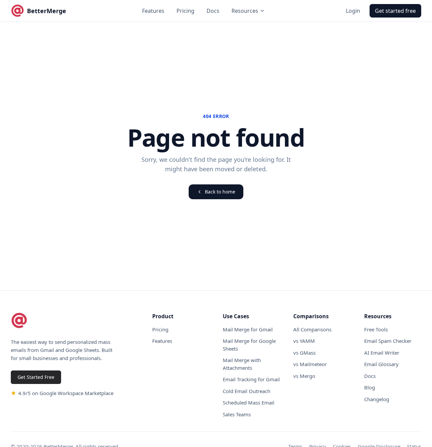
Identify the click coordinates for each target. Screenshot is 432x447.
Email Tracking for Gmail (251, 379)
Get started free (395, 10)
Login (353, 10)
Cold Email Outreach (246, 391)
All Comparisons (312, 329)
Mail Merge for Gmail (248, 329)
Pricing (185, 10)
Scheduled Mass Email (248, 402)
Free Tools (376, 329)
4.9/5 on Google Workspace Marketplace (65, 393)
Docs (213, 10)
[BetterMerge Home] (19, 320)
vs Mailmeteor (310, 364)
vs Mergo (304, 375)
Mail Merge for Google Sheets (249, 344)
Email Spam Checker (387, 340)
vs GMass (304, 352)
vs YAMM (304, 340)
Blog (369, 387)
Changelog (376, 399)
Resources (245, 10)
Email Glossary (381, 364)
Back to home (220, 191)
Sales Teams (237, 414)
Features (153, 10)
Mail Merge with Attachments (242, 364)
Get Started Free (36, 377)
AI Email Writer (381, 352)
